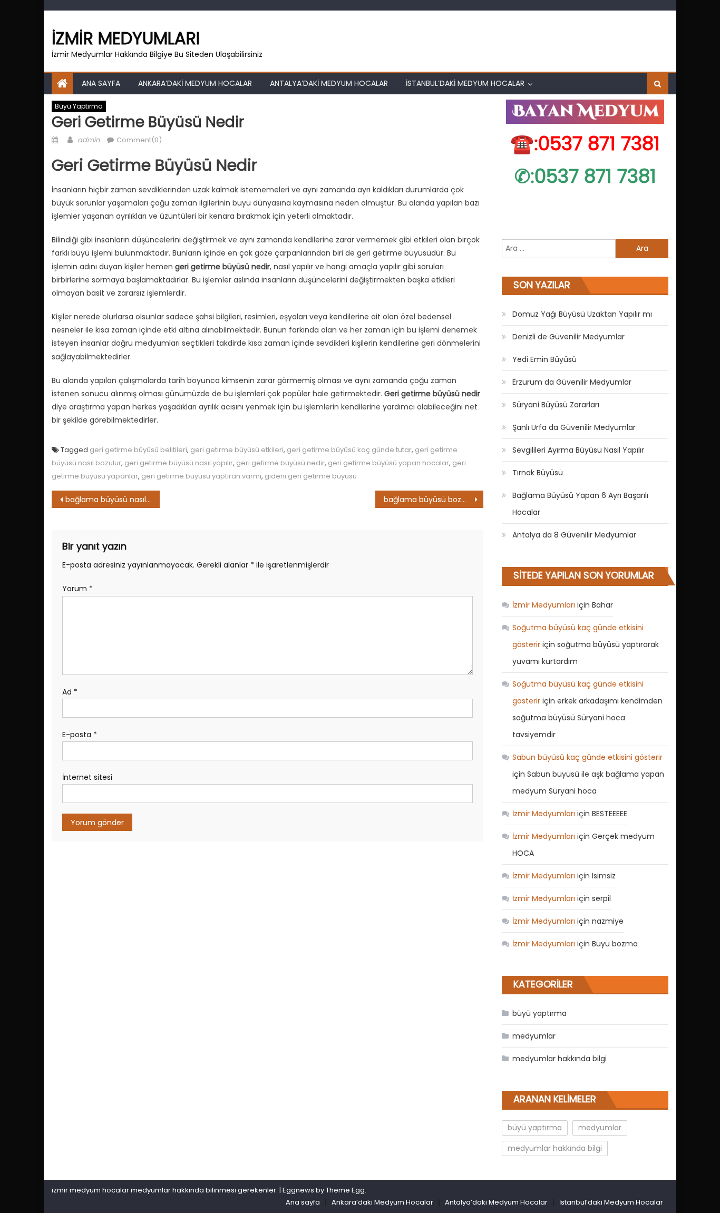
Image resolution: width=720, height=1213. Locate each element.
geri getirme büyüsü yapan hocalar (388, 463)
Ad (69, 692)
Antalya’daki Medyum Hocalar (329, 83)
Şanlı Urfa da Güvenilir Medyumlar (574, 427)
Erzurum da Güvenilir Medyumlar (571, 382)
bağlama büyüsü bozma (429, 499)
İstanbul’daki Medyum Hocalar (465, 83)
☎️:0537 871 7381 (585, 143)
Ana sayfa (101, 83)
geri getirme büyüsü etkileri (237, 450)
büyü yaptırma (79, 106)
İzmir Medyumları (126, 38)
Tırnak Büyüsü (537, 472)
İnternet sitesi (87, 777)
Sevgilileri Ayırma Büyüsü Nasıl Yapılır (578, 450)
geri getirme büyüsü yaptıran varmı (201, 476)
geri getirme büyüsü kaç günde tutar (349, 450)
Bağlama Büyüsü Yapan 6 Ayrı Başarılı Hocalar (580, 503)
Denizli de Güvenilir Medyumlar (568, 336)
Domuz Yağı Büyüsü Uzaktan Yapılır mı (582, 314)
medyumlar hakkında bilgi (559, 1058)
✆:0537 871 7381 (585, 176)
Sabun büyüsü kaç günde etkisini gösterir (587, 757)
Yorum (77, 588)
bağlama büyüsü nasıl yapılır (112, 499)
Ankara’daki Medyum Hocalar (195, 83)
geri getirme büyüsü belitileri (138, 450)
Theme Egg (345, 1190)
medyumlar (534, 1036)
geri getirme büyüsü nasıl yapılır (178, 463)
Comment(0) (139, 140)
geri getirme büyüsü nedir (280, 463)
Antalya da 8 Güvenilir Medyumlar (574, 535)
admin (88, 140)
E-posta (79, 734)
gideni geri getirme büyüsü (311, 476)
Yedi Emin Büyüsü (544, 359)
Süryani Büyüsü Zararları (555, 404)
